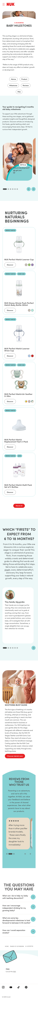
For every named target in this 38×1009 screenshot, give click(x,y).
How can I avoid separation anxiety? (13, 931)
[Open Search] (26, 4)
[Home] (11, 4)
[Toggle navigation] (4, 4)
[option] (26, 265)
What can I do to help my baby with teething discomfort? (15, 897)
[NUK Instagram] (3, 987)
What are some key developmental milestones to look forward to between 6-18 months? (16, 920)
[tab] (5, 189)
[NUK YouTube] (11, 987)
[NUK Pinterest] (26, 987)
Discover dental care (15, 756)
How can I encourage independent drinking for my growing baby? (14, 908)
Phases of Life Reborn (17, 946)
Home (7, 946)
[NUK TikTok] (18, 987)
